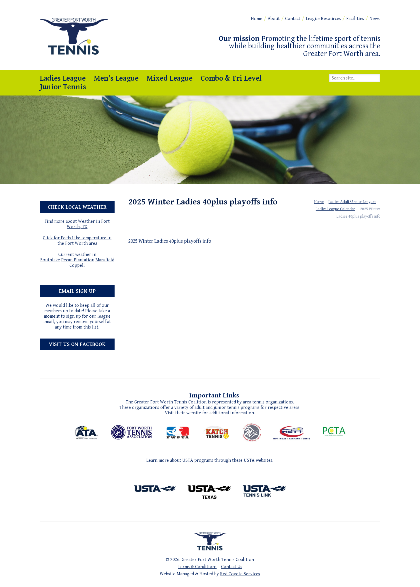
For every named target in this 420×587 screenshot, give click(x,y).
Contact (292, 18)
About (274, 18)
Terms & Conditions (197, 567)
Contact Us (231, 567)
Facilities (355, 18)
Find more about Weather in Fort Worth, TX (77, 224)
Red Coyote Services (240, 574)
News (374, 18)
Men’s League (116, 78)
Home (256, 18)
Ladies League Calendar (335, 209)
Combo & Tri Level (231, 78)
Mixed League (170, 78)
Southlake (50, 260)
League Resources (323, 18)
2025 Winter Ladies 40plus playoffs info (169, 241)
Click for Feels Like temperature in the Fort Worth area (77, 240)
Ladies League (62, 78)
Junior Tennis (63, 87)
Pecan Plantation (77, 260)
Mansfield (104, 260)
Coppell (77, 265)
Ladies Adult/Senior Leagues (352, 202)
